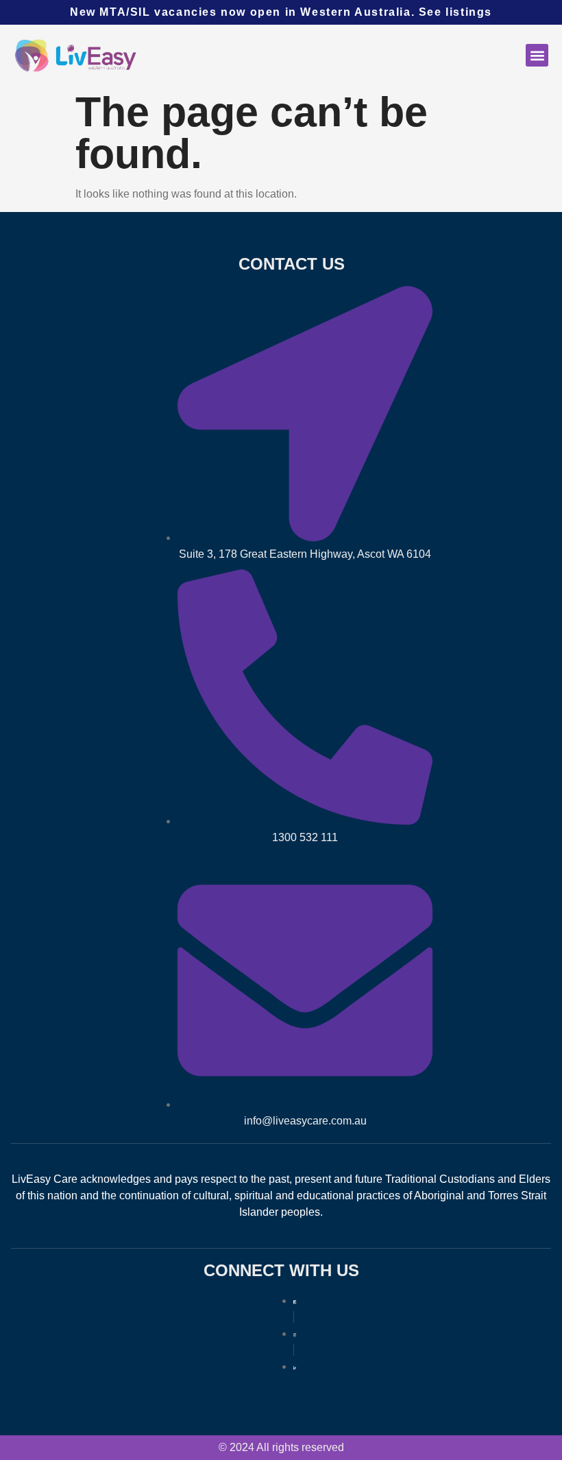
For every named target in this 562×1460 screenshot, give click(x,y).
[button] (537, 55)
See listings (455, 12)
